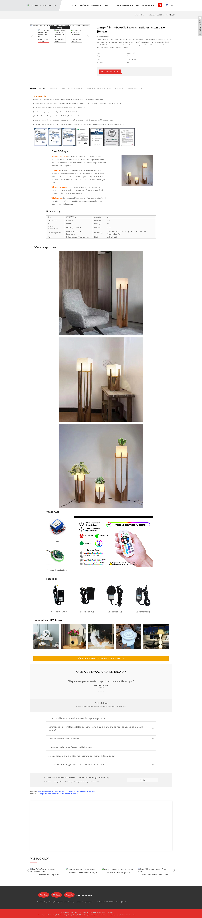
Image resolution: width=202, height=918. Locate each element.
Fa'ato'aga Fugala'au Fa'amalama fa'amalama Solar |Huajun (57, 794)
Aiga (74, 5)
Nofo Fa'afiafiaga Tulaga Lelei (66, 915)
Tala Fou (108, 5)
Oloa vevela (101, 913)
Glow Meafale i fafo (128, 915)
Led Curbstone (82, 915)
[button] (88, 36)
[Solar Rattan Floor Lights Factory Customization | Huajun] (47, 870)
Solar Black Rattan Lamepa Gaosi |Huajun (118, 873)
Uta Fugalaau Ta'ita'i (114, 915)
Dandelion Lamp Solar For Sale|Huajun (83, 873)
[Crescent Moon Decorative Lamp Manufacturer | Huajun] (155, 870)
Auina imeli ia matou (111, 72)
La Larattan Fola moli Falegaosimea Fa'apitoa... (47, 875)
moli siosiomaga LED (155, 15)
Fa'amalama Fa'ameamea (46, 915)
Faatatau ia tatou (123, 5)
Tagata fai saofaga (83, 895)
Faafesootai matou (145, 5)
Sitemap (109, 913)
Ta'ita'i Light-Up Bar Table (97, 915)
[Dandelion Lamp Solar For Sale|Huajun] (83, 869)
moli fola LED (170, 15)
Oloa (142, 15)
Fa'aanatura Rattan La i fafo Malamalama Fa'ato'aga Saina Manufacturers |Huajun (66, 791)
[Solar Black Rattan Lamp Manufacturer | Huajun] (119, 869)
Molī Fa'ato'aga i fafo (89, 5)
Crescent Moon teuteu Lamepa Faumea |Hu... (155, 875)
